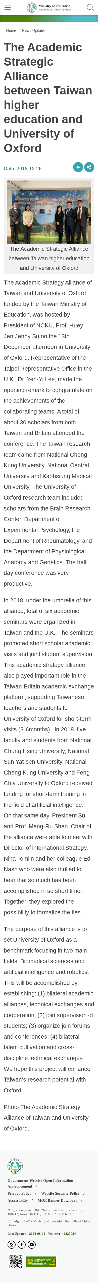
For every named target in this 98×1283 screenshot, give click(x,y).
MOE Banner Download (57, 1200)
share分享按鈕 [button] (89, 167)
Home (10, 30)
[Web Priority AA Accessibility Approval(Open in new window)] (41, 1262)
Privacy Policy (19, 1193)
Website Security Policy (60, 1193)
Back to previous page (78, 167)
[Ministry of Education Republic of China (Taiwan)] (49, 7)
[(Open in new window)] (12, 1245)
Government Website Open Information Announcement (40, 1183)
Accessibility (18, 1200)
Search (90, 7)
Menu (7, 7)
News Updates (33, 30)
